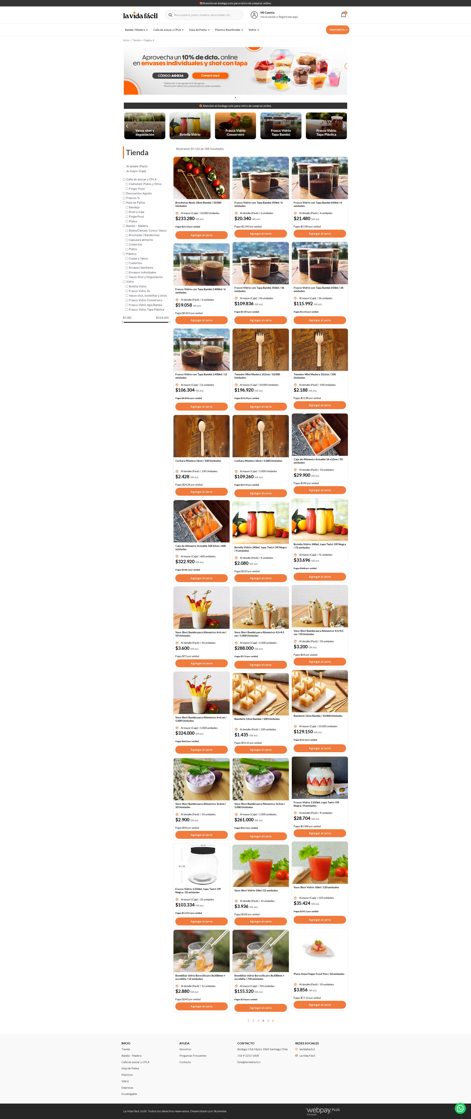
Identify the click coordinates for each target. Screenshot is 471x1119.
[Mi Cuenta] (254, 14)
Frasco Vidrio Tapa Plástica (146, 309)
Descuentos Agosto (139, 193)
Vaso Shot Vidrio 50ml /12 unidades (256, 890)
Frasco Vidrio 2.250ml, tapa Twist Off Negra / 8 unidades (316, 804)
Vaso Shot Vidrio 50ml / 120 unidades (316, 887)
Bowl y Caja (136, 212)
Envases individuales (142, 272)
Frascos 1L (133, 198)
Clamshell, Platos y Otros (145, 184)
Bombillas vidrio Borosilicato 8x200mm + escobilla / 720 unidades (259, 977)
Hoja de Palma (135, 202)
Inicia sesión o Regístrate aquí (279, 16)
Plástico (131, 253)
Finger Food (137, 188)
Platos (133, 221)
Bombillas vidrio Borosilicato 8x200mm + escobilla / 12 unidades (200, 977)
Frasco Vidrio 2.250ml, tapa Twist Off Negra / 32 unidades (198, 890)
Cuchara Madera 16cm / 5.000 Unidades (258, 460)
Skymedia (220, 1111)
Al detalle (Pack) (136, 166)
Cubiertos (135, 244)
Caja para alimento (141, 239)
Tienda (136, 40)
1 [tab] (235, 97)
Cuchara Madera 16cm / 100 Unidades (198, 460)
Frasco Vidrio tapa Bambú (145, 305)
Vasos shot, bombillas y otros (148, 295)
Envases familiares (141, 267)
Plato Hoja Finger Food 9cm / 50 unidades (319, 973)
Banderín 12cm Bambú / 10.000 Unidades (318, 715)
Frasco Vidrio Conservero (145, 300)
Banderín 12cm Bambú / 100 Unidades (257, 718)
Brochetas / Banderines (144, 235)
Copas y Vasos (138, 258)
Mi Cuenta (268, 12)
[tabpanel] (235, 71)
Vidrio (130, 281)
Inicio (126, 40)
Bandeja (134, 207)
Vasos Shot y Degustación (146, 277)
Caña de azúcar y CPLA (141, 179)
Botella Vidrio (137, 286)
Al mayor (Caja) (136, 171)
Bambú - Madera (137, 225)
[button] (127, 126)
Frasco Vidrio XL (139, 291)
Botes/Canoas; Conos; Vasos (147, 230)
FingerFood (136, 216)
